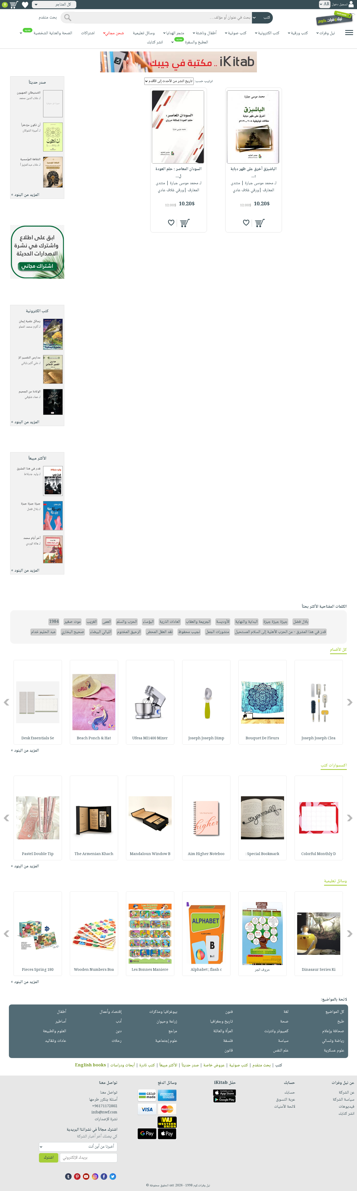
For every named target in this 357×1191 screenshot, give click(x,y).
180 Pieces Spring (38, 970)
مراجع (172, 1031)
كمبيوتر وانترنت (276, 1031)
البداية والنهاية (246, 621)
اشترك (49, 1157)
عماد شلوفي (31, 397)
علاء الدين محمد (28, 98)
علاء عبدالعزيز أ (29, 165)
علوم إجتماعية (166, 1040)
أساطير (60, 1021)
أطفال (61, 1011)
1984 (54, 621)
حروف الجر (262, 970)
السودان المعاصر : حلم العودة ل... (178, 173)
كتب (278, 1065)
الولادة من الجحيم (30, 391)
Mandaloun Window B (150, 854)
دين (119, 1031)
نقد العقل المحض (159, 632)
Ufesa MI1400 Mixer (150, 738)
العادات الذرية (169, 621)
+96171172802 (104, 1106)
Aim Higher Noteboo (206, 854)
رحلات (117, 1040)
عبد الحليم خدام (43, 632)
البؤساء (148, 621)
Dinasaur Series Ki (319, 970)
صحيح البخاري (72, 632)
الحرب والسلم (127, 621)
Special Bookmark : (262, 854)
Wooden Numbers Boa (94, 970)
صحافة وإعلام (333, 1031)
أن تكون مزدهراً (31, 125)
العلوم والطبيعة (54, 1031)
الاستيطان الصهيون (29, 93)
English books (90, 1065)
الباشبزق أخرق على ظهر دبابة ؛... (254, 173)
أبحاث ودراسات (122, 1065)
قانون (228, 1050)
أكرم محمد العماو (28, 327)
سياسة (283, 1040)
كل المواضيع (334, 1011)
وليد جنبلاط (31, 474)
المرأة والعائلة (223, 1031)
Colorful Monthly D (318, 854)
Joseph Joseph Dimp (206, 738)
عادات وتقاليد (55, 1040)
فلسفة (228, 1040)
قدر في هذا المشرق (29, 469)
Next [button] (7, 702)
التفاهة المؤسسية (30, 159)
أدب (119, 1021)
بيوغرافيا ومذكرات (163, 1011)
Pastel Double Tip (38, 854)
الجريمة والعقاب (198, 621)
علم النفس (281, 1050)
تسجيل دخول (339, 4)
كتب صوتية (238, 1065)
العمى (106, 621)
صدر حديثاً (190, 1065)
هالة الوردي (32, 544)
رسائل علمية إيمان (30, 321)
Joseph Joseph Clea (319, 738)
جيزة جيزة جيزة (31, 504)
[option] (319, 702)
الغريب (92, 621)
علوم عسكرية (334, 1050)
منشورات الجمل (217, 632)
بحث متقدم (261, 1065)
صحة (284, 1021)
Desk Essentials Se (37, 738)
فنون (229, 1011)
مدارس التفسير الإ (30, 358)
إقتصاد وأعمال (111, 1011)
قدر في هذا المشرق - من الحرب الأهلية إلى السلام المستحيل (280, 632)
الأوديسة (222, 621)
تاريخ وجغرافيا (221, 1021)
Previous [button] (350, 702)
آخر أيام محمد (32, 538)
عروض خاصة (214, 1065)
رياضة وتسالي (333, 1040)
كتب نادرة (147, 1065)
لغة (286, 1011)
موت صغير (72, 621)
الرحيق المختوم (129, 632)
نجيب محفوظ (189, 632)
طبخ (340, 1021)
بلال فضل (32, 509)
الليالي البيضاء (100, 632)
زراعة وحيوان (167, 1021)
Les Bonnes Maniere (150, 970)
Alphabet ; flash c (206, 970)
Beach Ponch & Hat (94, 738)
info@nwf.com (104, 1112)
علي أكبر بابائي (29, 363)
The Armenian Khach (93, 854)
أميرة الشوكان (30, 130)
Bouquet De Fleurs (262, 738)
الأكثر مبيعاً (168, 1065)
